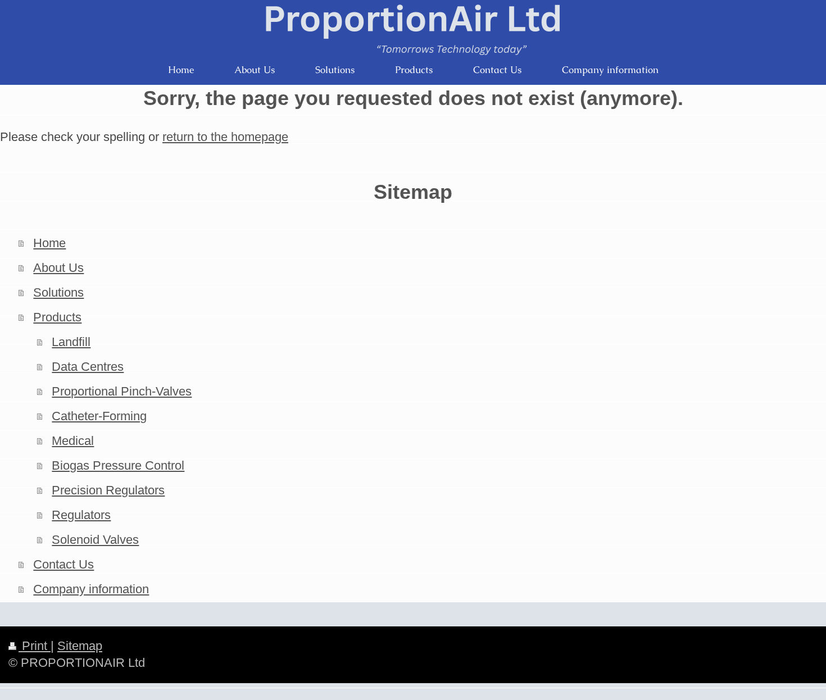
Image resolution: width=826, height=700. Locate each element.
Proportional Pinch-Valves (122, 391)
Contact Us (63, 564)
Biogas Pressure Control (118, 465)
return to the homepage (225, 137)
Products (57, 317)
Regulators (81, 515)
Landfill (71, 342)
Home (49, 243)
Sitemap (79, 646)
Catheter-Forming (99, 416)
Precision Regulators (108, 490)
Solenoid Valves (95, 540)
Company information (91, 589)
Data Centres (88, 367)
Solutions (58, 292)
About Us (58, 268)
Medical (73, 441)
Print (35, 646)
